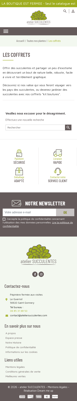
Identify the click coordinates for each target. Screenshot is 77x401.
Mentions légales (15, 366)
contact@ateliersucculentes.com (28, 315)
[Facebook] (35, 274)
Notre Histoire (13, 342)
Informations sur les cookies (21, 351)
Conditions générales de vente (23, 371)
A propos (11, 333)
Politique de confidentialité (21, 347)
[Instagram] (41, 274)
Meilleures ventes (16, 376)
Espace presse (14, 337)
